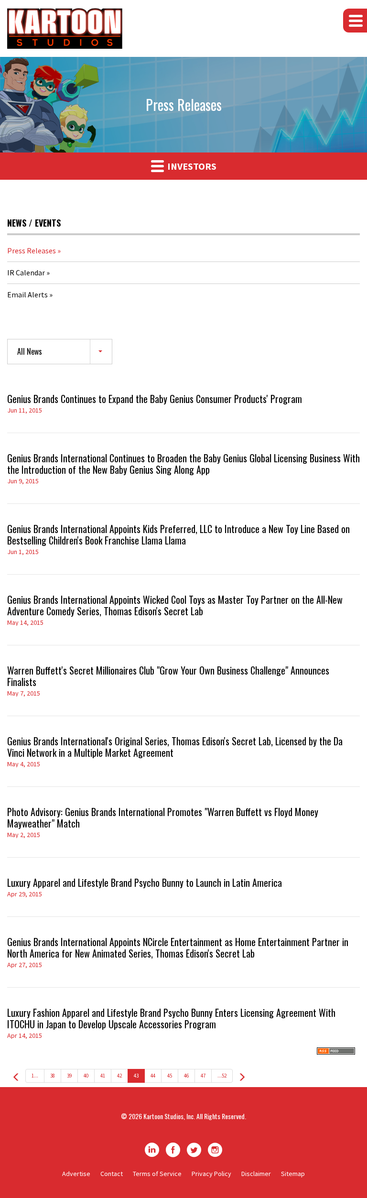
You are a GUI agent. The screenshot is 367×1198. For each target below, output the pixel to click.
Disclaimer (256, 1173)
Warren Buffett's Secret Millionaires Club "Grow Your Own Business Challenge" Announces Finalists (168, 676)
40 (86, 1075)
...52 (222, 1075)
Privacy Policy (211, 1173)
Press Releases (31, 250)
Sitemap (293, 1173)
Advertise (76, 1173)
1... (35, 1075)
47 (203, 1075)
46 (186, 1075)
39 (69, 1075)
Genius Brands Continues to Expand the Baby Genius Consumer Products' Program (154, 399)
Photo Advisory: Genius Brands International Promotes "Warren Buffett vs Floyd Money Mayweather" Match (162, 817)
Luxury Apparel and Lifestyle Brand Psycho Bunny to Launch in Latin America (144, 882)
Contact (111, 1173)
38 (52, 1075)
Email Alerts (27, 294)
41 (102, 1075)
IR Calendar (26, 272)
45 (169, 1075)
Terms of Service (157, 1173)
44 (153, 1075)
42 (119, 1075)
